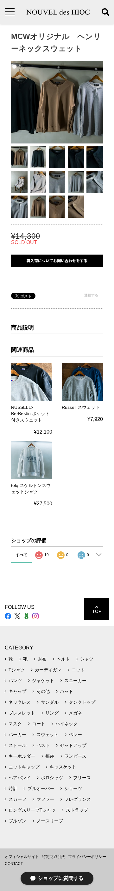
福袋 (49, 756)
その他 (43, 691)
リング (52, 712)
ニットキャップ (24, 766)
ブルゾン (17, 820)
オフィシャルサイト (22, 856)
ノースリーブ (49, 820)
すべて (21, 555)
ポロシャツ (52, 777)
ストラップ (77, 810)
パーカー (17, 734)
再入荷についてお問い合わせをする (57, 260)
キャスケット (63, 766)
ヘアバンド (20, 777)
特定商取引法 (53, 856)
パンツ (15, 680)
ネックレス (20, 702)
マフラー (45, 799)
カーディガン (48, 669)
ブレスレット (22, 712)
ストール (17, 745)
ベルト (63, 659)
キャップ (17, 691)
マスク (15, 723)
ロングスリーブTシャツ (32, 810)
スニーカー (75, 680)
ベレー (75, 734)
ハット (66, 691)
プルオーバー (41, 788)
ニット (78, 669)
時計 (13, 788)
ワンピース (75, 756)
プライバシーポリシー (87, 856)
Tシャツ (17, 669)
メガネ (75, 712)
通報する (91, 295)
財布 (42, 659)
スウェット (47, 734)
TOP (96, 611)
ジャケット (43, 680)
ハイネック (66, 723)
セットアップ (73, 745)
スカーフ (17, 799)
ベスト (43, 745)
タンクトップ (82, 702)
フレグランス (77, 799)
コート (38, 723)
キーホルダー (22, 756)
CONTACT (14, 863)
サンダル (50, 702)
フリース (82, 777)
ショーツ (73, 788)
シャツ (86, 659)
